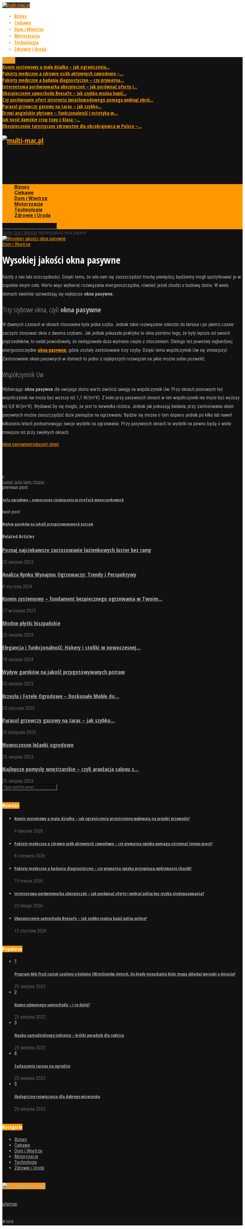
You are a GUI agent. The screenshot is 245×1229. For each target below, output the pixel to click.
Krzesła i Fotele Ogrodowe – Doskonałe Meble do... (60, 696)
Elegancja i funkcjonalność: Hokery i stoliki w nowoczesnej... (71, 647)
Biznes (20, 16)
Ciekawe (22, 22)
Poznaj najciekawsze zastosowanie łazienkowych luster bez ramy (76, 550)
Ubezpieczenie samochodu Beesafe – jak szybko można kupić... (64, 93)
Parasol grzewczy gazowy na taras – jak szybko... (52, 106)
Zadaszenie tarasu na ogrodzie (42, 1066)
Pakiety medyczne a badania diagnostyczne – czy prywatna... (63, 80)
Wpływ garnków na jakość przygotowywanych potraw (63, 671)
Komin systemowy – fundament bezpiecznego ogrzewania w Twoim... (82, 598)
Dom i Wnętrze (29, 29)
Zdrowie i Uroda (30, 49)
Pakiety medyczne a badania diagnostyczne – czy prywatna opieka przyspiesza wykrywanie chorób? (103, 868)
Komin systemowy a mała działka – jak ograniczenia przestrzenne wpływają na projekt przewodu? (102, 818)
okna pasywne (15, 444)
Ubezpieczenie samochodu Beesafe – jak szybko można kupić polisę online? (80, 918)
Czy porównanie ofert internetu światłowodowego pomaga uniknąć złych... (77, 100)
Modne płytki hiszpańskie (31, 623)
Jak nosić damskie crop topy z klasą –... (41, 119)
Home (7, 232)
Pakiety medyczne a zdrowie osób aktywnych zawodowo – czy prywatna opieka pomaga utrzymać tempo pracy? (113, 843)
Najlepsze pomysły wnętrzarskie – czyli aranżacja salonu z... (70, 769)
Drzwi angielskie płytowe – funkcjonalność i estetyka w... (60, 113)
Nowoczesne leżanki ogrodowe (38, 744)
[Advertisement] (111, 164)
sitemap (9, 1204)
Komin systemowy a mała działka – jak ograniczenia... (56, 67)
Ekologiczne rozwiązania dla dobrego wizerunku (57, 1096)
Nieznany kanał (30, 1186)
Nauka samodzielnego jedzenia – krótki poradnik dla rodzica (69, 1035)
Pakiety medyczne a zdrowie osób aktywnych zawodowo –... (62, 73)
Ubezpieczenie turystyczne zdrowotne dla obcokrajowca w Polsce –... (72, 126)
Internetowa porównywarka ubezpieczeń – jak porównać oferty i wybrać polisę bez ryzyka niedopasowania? (109, 893)
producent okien (44, 444)
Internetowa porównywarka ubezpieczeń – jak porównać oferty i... (69, 86)
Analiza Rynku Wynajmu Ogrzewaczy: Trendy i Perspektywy (69, 574)
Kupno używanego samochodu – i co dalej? (52, 1005)
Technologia (26, 42)
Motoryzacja (27, 36)
